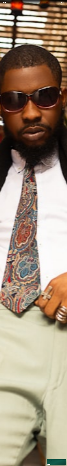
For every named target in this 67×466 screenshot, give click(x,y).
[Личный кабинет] (64, 2)
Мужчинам (4, 2)
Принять (49, 464)
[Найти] (61, 2)
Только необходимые (54, 464)
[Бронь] (63, 2)
